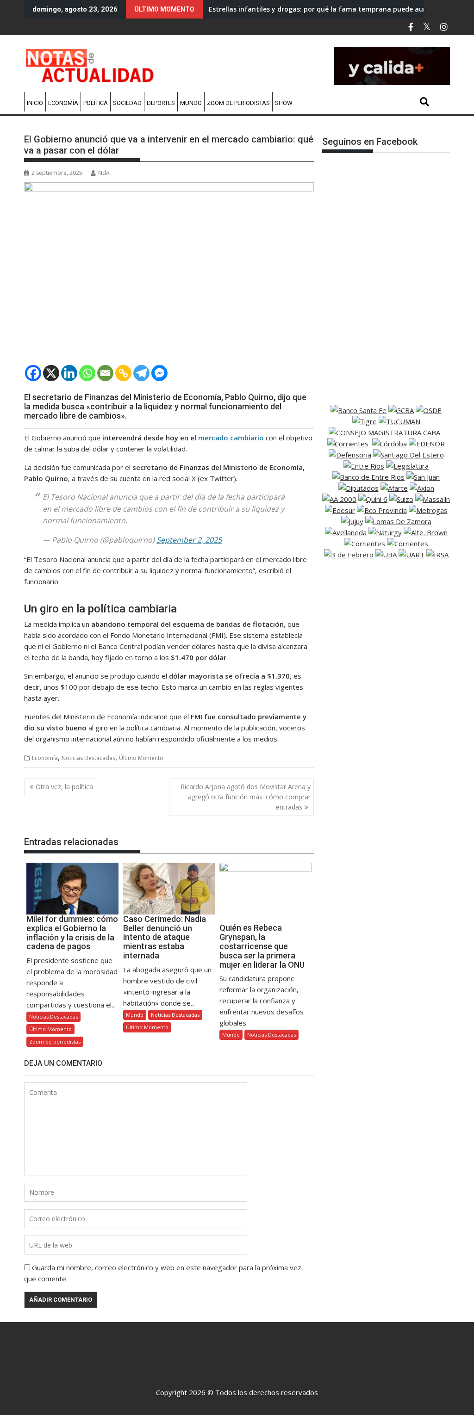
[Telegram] (141, 373)
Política (95, 102)
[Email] (105, 373)
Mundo (191, 102)
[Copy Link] (123, 373)
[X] (51, 373)
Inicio (35, 102)
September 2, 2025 (189, 540)
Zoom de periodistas (238, 102)
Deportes (161, 102)
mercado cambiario (231, 437)
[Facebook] (33, 373)
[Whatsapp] (87, 373)
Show (284, 102)
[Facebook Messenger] (159, 373)
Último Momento (141, 758)
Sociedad (127, 102)
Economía (63, 102)
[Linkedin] (69, 373)
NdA (104, 173)
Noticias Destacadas (88, 758)
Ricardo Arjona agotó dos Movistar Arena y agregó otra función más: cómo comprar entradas (246, 797)
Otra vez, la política (64, 786)
